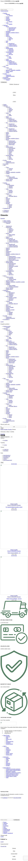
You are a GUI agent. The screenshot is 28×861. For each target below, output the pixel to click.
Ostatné (7, 18)
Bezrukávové (11, 43)
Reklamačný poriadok (10, 771)
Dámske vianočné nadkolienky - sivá (14, 552)
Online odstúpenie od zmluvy (12, 773)
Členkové (11, 168)
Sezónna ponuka (6, 78)
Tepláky (10, 110)
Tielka (10, 153)
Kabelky (10, 24)
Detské (10, 205)
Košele (7, 33)
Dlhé (10, 56)
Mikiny (7, 35)
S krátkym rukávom (13, 45)
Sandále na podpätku (13, 178)
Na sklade (5, 440)
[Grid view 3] (3, 435)
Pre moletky (5, 77)
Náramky (11, 186)
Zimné (10, 195)
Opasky (7, 16)
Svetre (7, 59)
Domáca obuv (9, 180)
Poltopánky (8, 749)
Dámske (10, 21)
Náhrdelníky (11, 185)
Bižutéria (8, 14)
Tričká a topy (9, 60)
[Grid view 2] (1, 435)
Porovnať (5, 831)
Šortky (7, 47)
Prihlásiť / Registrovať (8, 833)
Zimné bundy (11, 30)
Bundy (7, 26)
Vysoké (10, 68)
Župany (10, 154)
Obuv (4, 66)
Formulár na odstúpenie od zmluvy (13, 772)
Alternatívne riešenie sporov (12, 775)
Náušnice (11, 15)
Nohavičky (11, 49)
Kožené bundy (12, 140)
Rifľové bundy (12, 28)
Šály (7, 197)
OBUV (4, 746)
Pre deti (5, 73)
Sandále (7, 175)
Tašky (7, 22)
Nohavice (8, 36)
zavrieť (2, 321)
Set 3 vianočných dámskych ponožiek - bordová (14, 507)
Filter (2, 428)
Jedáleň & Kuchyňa (10, 76)
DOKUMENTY (6, 767)
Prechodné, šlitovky (13, 196)
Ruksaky (11, 192)
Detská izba (8, 75)
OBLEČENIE (6, 735)
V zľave (5, 445)
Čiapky (7, 193)
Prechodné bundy (12, 27)
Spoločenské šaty (9, 52)
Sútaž (7, 777)
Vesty (7, 65)
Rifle (10, 39)
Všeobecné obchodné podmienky (13, 769)
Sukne (7, 55)
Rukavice (8, 198)
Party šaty (11, 54)
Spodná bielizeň (9, 48)
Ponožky (8, 20)
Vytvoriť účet (3, 846)
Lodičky (8, 173)
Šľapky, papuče (9, 71)
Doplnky (5, 13)
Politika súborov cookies (11, 776)
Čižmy (7, 67)
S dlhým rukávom (12, 44)
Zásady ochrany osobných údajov (13, 770)
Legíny (10, 37)
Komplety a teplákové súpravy (12, 32)
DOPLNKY (6, 757)
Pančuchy (8, 19)
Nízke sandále (12, 177)
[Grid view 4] (4, 435)
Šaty (7, 42)
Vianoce (8, 79)
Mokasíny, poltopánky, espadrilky (13, 70)
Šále (7, 761)
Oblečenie (5, 25)
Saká (7, 41)
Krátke (10, 53)
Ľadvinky (11, 191)
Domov (2, 429)
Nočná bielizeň (12, 148)
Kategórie (3, 218)
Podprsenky (11, 50)
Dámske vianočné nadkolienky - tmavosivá (14, 598)
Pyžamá (10, 151)
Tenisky (7, 72)
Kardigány (8, 31)
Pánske (10, 207)
